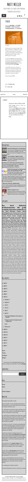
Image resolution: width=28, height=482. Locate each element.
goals (23, 268)
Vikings (13, 264)
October (7, 299)
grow (5, 269)
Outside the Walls (20, 252)
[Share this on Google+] (12, 84)
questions (15, 271)
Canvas (20, 234)
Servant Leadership (5, 259)
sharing (10, 272)
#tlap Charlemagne (12, 232)
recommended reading (22, 271)
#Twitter (20, 227)
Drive (21, 239)
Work (25, 265)
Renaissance (5, 224)
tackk (17, 272)
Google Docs (13, 243)
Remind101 (16, 258)
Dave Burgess (10, 221)
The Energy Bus (18, 262)
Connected (4, 221)
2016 (5, 329)
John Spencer (10, 214)
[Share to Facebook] (11, 86)
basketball (4, 217)
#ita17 (13, 27)
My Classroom (16, 251)
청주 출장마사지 (21, 113)
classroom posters (6, 227)
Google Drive (5, 223)
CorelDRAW (21, 236)
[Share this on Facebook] (8, 84)
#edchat (20, 229)
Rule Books (24, 258)
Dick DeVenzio (4, 239)
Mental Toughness (17, 249)
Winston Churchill (22, 226)
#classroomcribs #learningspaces (11, 229)
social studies (18, 217)
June (6, 307)
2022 (5, 288)
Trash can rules (8, 264)
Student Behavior (19, 259)
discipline (16, 268)
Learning (21, 214)
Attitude (8, 233)
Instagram (4, 355)
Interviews (4, 246)
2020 (5, 294)
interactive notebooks (16, 209)
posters (12, 271)
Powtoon (15, 255)
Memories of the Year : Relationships (11, 183)
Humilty (3, 245)
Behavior (24, 218)
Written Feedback (13, 267)
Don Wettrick (17, 239)
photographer (13, 450)
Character (23, 213)
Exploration (9, 242)
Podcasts (10, 255)
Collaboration (7, 236)
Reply (10, 116)
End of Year (14, 240)
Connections (16, 236)
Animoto (5, 233)
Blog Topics (24, 233)
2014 (5, 334)
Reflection (22, 205)
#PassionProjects (15, 227)
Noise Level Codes (8, 252)
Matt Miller (14, 4)
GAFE (25, 221)
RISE (18, 256)
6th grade (21, 207)
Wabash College (5, 265)
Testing (7, 226)
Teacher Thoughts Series (19, 215)
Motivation (12, 211)
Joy (11, 248)
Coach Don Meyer (21, 220)
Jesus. (23, 246)
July (6, 305)
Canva (3, 220)
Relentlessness (11, 258)
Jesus (20, 246)
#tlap (7, 232)
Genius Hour (14, 242)
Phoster (9, 215)
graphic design (10, 217)
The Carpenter (11, 262)
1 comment (18, 28)
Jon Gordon (16, 214)
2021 (5, 291)
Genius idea (19, 242)
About (3, 387)
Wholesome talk (11, 265)
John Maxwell (7, 248)
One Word (8, 205)
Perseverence (16, 223)
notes (5, 271)
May (6, 310)
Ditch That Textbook (11, 239)
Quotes (15, 256)
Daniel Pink (20, 237)
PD (11, 223)
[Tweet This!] (10, 84)
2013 (5, 337)
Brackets (16, 234)
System (16, 261)
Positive (19, 211)
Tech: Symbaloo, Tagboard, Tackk (15, 156)
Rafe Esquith (21, 256)
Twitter (4, 353)
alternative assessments (21, 267)
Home (14, 94)
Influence (18, 245)
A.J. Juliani (16, 64)
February (7, 326)
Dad (17, 237)
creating (12, 268)
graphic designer (16, 443)
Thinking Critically (13, 226)
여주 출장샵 (16, 108)
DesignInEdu (17, 221)
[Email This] (7, 86)
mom (3, 271)
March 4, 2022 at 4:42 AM (20, 103)
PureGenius (9, 256)
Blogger (24, 363)
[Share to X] (10, 86)
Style (14, 261)
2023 (5, 286)
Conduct (11, 236)
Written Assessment (6, 267)
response (3, 272)
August (6, 302)
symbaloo (14, 272)
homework (8, 269)
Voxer (25, 264)
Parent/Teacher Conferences (7, 253)
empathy (20, 268)
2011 (5, 343)
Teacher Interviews (22, 261)
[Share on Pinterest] (14, 84)
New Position (21, 251)
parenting (8, 271)
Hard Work (24, 243)
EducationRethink (8, 240)
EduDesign (4, 214)
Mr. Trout (11, 251)
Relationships (23, 223)
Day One (24, 237)
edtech (24, 211)
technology (5, 213)
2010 (5, 345)
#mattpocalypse (14, 230)
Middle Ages (24, 249)
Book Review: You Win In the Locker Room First (12, 162)
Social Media (11, 259)
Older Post (25, 94)
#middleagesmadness (22, 230)
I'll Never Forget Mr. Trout (13, 189)
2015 (5, 332)
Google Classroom (7, 243)
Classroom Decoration (11, 220)
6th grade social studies (19, 434)
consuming (9, 268)
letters (18, 269)
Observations (14, 252)
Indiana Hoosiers (12, 245)
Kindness (14, 248)
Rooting (19, 258)
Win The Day (21, 265)
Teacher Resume (5, 262)
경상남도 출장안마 (16, 109)
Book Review (12, 234)
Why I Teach (16, 265)
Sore (15, 259)
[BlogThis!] (9, 86)
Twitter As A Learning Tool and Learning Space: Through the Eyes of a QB (16, 170)
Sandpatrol (8, 477)
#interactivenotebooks (15, 218)
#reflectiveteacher (8, 207)
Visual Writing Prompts (19, 264)
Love (9, 223)
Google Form (19, 243)
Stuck (7, 21)
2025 (5, 283)
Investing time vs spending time (12, 246)
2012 (5, 340)
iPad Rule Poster (14, 269)
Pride (19, 255)
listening (21, 269)
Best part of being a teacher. (14, 213)
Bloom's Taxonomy (5, 234)
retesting (7, 272)
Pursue (13, 256)
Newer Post (3, 94)
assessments (4, 268)
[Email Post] (6, 86)
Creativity (5, 209)
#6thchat (24, 217)
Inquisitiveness (23, 245)
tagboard (20, 272)
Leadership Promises (20, 248)
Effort (22, 221)
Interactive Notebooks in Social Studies (16, 148)
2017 (5, 296)
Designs (4, 357)
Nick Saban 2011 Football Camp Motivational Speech (14, 177)
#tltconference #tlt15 (20, 232)
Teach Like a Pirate (12, 224)
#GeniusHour (5, 218)
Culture (15, 237)
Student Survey (9, 261)
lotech (25, 269)
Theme (23, 262)
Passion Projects (17, 253)
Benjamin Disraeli (18, 233)
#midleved (4, 232)
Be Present (13, 233)
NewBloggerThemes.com (21, 477)
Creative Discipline (10, 237)
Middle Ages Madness (6, 251)
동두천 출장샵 (12, 110)
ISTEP (7, 245)
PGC (25, 252)
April (6, 313)
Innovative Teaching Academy (11, 62)
